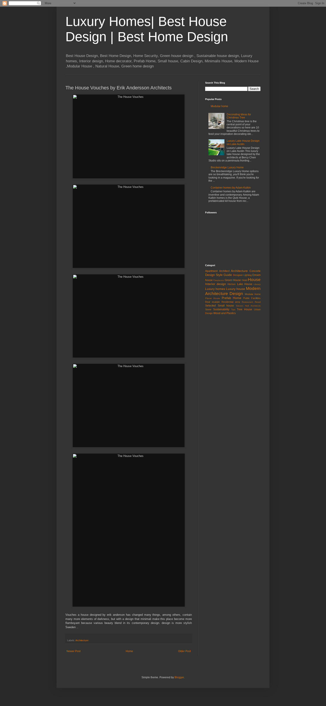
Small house (226, 305)
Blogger (179, 677)
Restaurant (247, 302)
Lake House (244, 284)
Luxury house (235, 289)
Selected (210, 305)
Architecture (81, 640)
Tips (233, 309)
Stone (208, 309)
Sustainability (221, 309)
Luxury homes (215, 289)
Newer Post (74, 651)
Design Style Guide (218, 275)
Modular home (219, 106)
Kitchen (232, 284)
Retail (258, 302)
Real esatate (212, 302)
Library (257, 284)
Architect (224, 271)
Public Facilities (252, 298)
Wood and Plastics (224, 313)
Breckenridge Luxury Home (227, 167)
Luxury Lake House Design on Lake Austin (243, 142)
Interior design (215, 284)
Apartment (211, 271)
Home (129, 651)
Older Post (184, 651)
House (254, 279)
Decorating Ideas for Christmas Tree (239, 116)
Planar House (212, 298)
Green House (233, 280)
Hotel (244, 280)
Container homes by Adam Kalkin (231, 187)
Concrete (255, 271)
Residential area (231, 302)
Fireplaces (218, 280)
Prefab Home (231, 298)
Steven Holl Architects (248, 306)
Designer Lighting (242, 275)
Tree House (244, 309)
